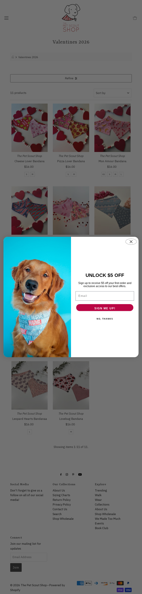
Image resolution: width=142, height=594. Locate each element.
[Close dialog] (131, 242)
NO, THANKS (105, 319)
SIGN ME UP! (104, 308)
